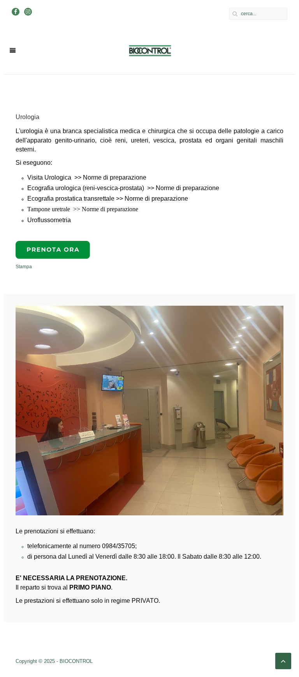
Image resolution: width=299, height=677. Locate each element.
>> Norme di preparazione (110, 177)
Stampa (24, 266)
